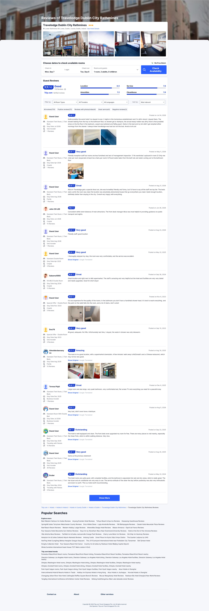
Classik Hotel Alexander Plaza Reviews (150, 524)
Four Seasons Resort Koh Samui (71, 544)
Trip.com (44, 507)
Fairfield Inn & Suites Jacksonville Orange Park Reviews (81, 534)
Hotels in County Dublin (78, 507)
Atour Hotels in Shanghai (127, 569)
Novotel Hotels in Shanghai (137, 572)
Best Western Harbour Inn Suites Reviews (56, 521)
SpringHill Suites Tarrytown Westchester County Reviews (61, 524)
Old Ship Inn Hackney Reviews (138, 534)
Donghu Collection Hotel (49, 544)
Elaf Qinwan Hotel (143, 541)
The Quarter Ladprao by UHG (137, 537)
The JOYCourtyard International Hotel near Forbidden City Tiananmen (111, 541)
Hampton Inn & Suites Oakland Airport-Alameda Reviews (61, 537)
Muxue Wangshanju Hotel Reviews (111, 576)
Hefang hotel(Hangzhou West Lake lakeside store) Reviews (113, 579)
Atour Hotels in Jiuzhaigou (117, 572)
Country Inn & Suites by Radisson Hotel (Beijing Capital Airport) (106, 544)
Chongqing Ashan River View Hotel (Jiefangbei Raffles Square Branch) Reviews (69, 576)
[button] (190, 3)
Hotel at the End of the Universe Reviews (142, 531)
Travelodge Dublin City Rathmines (114, 507)
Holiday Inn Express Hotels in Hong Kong (91, 572)
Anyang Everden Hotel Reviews (83, 521)
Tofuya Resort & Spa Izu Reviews (108, 521)
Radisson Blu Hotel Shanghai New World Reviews (142, 576)
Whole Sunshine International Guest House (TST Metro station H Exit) (65, 547)
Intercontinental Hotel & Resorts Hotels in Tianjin (58, 572)
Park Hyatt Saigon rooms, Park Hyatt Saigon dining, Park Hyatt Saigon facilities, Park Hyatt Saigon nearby (79, 569)
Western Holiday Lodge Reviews (74, 527)
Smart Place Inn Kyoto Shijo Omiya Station (110, 537)
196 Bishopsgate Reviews (126, 524)
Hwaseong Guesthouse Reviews (133, 521)
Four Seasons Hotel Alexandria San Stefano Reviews (59, 531)
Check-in (48, 68)
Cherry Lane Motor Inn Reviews (114, 534)
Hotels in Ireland (62, 507)
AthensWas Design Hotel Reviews (99, 527)
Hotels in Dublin (94, 507)
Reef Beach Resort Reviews (51, 527)
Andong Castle (88, 537)
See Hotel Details (93, 29)
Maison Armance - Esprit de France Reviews (128, 527)
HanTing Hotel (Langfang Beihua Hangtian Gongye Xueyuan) (62, 541)
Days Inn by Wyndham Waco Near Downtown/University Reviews (103, 531)
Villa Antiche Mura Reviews (50, 534)
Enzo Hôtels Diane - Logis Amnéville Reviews (99, 524)
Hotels (52, 507)
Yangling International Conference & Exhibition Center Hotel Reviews (65, 579)
